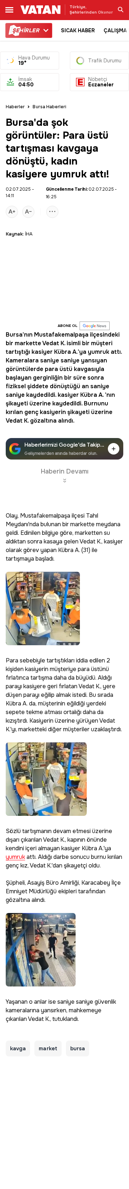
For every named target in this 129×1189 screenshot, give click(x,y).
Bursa (14, 334)
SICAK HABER (78, 30)
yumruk (98, 352)
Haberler (15, 107)
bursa (77, 1048)
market (48, 1048)
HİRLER (25, 30)
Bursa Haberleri (49, 107)
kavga (18, 1048)
